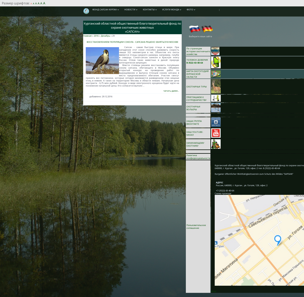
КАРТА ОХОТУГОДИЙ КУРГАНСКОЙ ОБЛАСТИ (197, 74)
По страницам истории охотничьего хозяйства (198, 51)
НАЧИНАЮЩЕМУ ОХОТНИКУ (195, 144)
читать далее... (171, 90)
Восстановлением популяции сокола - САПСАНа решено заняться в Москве (132, 42)
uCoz (213, 291)
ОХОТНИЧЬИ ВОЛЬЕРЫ (193, 108)
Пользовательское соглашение (196, 226)
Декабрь (105, 35)
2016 (96, 35)
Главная (87, 35)
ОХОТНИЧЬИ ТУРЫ (196, 86)
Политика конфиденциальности (198, 157)
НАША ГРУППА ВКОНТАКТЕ (194, 122)
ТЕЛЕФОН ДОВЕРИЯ (197, 59)
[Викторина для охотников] (215, 54)
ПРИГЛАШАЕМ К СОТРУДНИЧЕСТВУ (196, 98)
